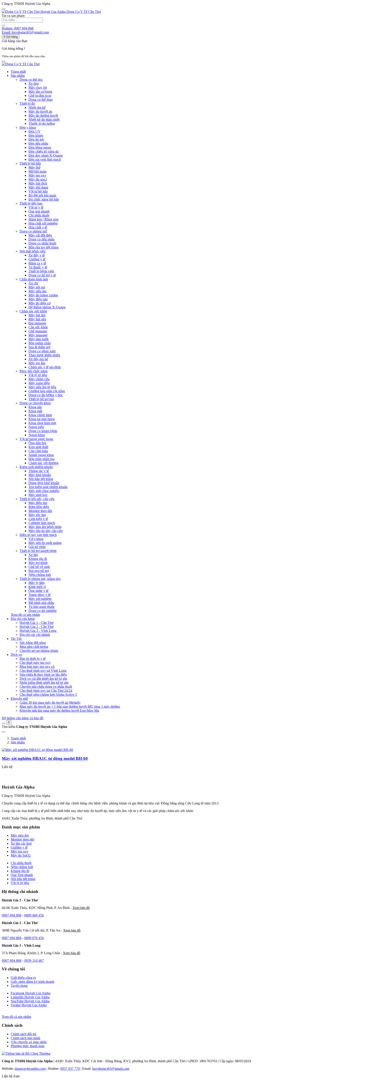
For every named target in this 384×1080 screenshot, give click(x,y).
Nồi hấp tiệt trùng (23, 879)
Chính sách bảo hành (25, 1038)
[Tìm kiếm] (3, 723)
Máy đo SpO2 (21, 855)
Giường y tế (19, 847)
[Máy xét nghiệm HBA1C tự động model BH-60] (37, 750)
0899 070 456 (34, 938)
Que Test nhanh (22, 875)
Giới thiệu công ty (23, 977)
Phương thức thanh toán (27, 1046)
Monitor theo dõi (22, 839)
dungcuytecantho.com (30, 1068)
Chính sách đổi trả (23, 1034)
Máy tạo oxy (19, 851)
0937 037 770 (70, 1068)
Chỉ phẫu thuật (21, 863)
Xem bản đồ (81, 908)
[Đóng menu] (3, 9)
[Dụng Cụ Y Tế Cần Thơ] (21, 64)
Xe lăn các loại (21, 843)
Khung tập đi (20, 871)
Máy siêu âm (20, 835)
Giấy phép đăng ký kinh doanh (32, 981)
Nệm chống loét (22, 867)
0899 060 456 (34, 915)
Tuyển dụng (19, 985)
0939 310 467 (34, 960)
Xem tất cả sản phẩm (25, 615)
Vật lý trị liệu (20, 883)
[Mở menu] (3, 61)
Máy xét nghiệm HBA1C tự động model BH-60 (45, 758)
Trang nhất (18, 71)
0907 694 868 (11, 915)
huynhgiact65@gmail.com (110, 1068)
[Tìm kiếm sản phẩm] (3, 25)
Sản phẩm (18, 742)
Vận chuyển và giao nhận (29, 1042)
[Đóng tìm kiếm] (3, 732)
